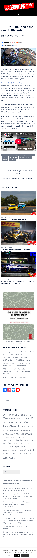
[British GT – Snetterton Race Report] (18, 203)
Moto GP (17, 443)
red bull (23, 450)
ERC (5, 434)
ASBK (9, 418)
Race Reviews (16, 37)
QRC (4, 450)
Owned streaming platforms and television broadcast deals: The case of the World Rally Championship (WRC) (18, 496)
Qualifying (8, 450)
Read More (25, 555)
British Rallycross (19, 430)
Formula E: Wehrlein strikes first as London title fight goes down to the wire (17, 282)
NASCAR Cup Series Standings (12, 83)
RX (26, 450)
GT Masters (11, 440)
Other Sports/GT (17, 446)
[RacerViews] (18, 6)
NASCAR (8, 37)
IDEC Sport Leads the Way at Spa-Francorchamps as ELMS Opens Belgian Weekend (16, 371)
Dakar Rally (28, 430)
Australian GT (27, 418)
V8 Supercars (16, 454)
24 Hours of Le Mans (13, 415)
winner (31, 454)
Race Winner (15, 450)
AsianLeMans (16, 418)
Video (22, 454)
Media (3, 37)
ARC (5, 418)
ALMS (25, 415)
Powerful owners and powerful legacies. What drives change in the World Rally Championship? (18, 504)
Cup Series (18, 155)
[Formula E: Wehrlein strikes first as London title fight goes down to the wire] (18, 264)
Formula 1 (28, 433)
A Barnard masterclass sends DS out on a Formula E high (15, 250)
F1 (15, 434)
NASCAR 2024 (13, 157)
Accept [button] (17, 555)
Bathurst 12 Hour (10, 422)
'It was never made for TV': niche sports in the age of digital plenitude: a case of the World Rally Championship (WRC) (18, 520)
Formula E (25, 437)
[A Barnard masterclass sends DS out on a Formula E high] (18, 233)
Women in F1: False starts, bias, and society (18, 178)
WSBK (12, 458)
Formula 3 (18, 437)
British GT (9, 430)
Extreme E (10, 434)
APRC (29, 415)
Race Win (12, 160)
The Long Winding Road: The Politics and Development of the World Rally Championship (17, 512)
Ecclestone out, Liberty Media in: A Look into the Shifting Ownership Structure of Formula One (18, 534)
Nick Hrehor (7, 35)
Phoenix (5, 160)
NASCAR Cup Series (25, 157)
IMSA (23, 440)
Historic (18, 440)
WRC (6, 457)
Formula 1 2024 (8, 437)
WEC (26, 453)
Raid (19, 450)
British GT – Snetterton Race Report (13, 220)
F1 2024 (19, 434)
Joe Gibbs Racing (29, 155)
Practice (28, 447)
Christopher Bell (7, 155)
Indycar (27, 440)
